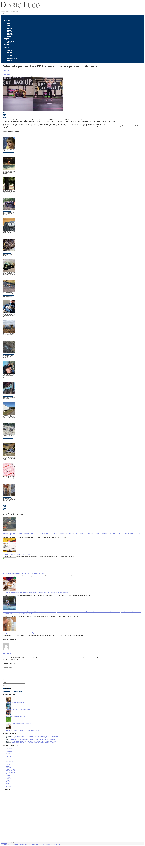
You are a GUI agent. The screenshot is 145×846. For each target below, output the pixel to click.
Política (6, 38)
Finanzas (10, 34)
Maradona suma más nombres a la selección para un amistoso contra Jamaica (36, 736)
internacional (9, 763)
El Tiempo (6, 19)
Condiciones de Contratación (36, 844)
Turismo (9, 55)
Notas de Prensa (12, 58)
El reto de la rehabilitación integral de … (16, 702)
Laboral (9, 36)
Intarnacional (8, 46)
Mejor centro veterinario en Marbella (16, 716)
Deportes (6, 47)
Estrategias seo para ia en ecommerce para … (18, 709)
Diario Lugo (4, 843)
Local (5, 39)
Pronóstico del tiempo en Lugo (14, 691)
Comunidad (10, 41)
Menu (2, 16)
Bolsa (9, 30)
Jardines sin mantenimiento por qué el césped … (19, 723)
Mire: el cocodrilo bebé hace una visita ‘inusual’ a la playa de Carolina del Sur (23, 573)
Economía (7, 26)
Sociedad (10, 52)
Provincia (10, 42)
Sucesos (9, 60)
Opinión (9, 57)
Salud (9, 54)
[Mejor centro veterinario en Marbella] (8, 715)
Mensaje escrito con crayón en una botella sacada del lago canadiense (22, 633)
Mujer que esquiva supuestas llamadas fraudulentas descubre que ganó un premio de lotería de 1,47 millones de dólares (35, 592)
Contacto (58, 844)
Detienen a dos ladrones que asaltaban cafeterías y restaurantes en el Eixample (33, 739)
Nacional (6, 44)
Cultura (6, 22)
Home (4, 71)
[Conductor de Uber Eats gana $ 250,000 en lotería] (72, 545)
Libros (9, 23)
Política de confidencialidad (20, 844)
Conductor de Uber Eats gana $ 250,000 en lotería (16, 554)
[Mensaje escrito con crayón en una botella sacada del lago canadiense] (72, 624)
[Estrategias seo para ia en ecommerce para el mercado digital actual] (8, 708)
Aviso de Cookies (50, 844)
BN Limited (7, 653)
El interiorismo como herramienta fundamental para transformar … (24, 730)
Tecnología (7, 49)
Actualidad (7, 20)
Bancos (9, 28)
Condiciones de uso (6, 844)
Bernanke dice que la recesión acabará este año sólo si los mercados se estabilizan (34, 741)
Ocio (8, 25)
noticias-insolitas (10, 772)
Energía (9, 33)
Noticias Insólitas (12, 61)
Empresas (10, 31)
